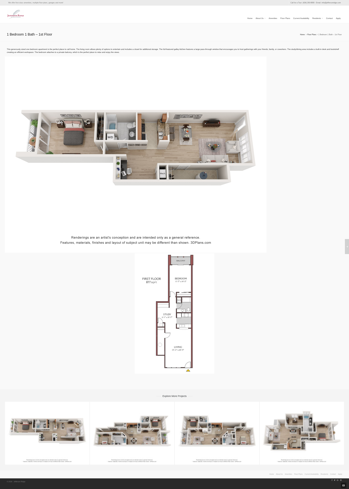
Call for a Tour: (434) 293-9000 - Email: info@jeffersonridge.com (316, 3)
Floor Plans (311, 35)
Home (302, 35)
